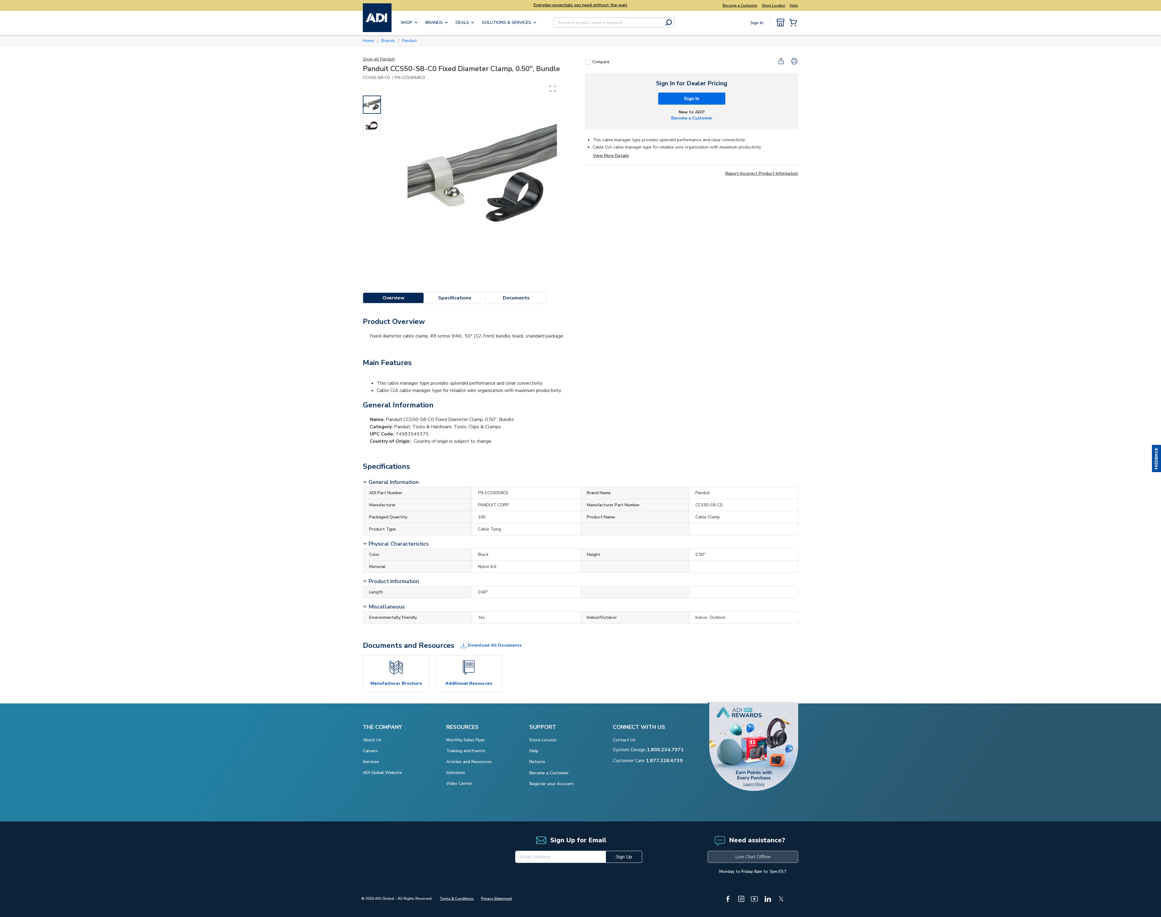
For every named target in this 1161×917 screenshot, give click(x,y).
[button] (1156, 458)
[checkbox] (587, 62)
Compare (601, 62)
